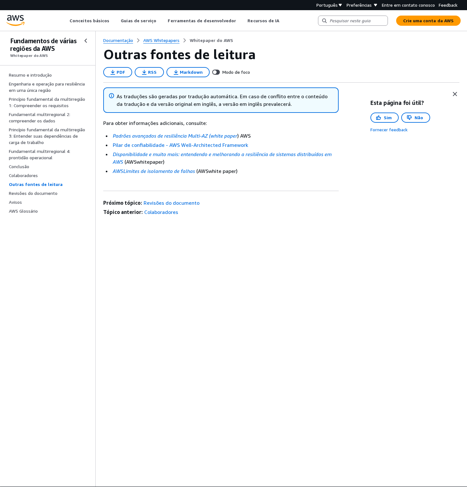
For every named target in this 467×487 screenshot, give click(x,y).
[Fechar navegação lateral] (85, 41)
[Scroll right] (284, 21)
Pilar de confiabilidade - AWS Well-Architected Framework (180, 145)
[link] (211, 40)
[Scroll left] (65, 21)
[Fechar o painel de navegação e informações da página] (454, 94)
